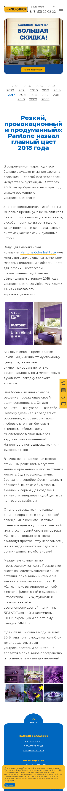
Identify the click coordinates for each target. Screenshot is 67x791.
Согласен (9, 785)
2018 (57, 90)
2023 (51, 86)
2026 (15, 86)
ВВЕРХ (33, 722)
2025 (27, 86)
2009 (33, 99)
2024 (39, 86)
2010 (21, 99)
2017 (11, 95)
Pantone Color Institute (38, 252)
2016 (22, 95)
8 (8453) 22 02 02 (43, 11)
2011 (56, 95)
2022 (10, 90)
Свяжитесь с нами (33, 750)
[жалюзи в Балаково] (16, 9)
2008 (46, 99)
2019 (45, 90)
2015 (34, 95)
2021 (22, 90)
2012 (45, 95)
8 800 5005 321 (33, 741)
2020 (34, 90)
